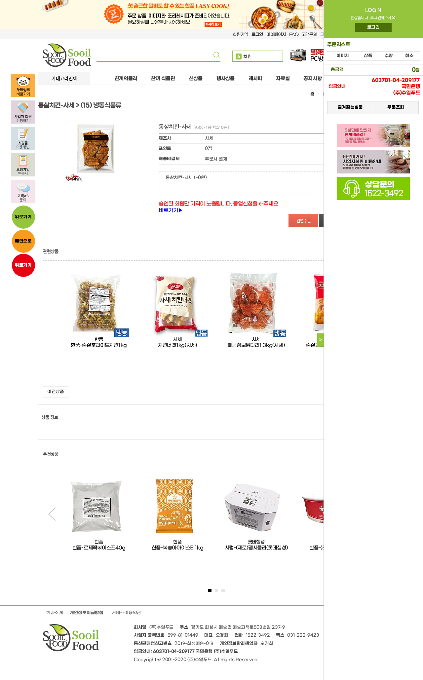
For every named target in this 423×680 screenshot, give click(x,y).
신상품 (196, 79)
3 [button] (223, 590)
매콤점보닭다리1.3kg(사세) (256, 345)
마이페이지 (276, 34)
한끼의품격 (126, 79)
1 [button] (210, 590)
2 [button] (216, 590)
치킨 (244, 56)
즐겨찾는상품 (350, 107)
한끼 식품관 (163, 79)
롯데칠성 (256, 542)
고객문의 (309, 34)
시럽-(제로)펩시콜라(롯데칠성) (256, 548)
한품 (99, 339)
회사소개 (54, 612)
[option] (99, 327)
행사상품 (225, 79)
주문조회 (395, 107)
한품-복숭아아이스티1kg (178, 548)
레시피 (255, 79)
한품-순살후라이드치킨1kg (99, 345)
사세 (177, 339)
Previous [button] (52, 514)
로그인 (373, 27)
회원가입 (240, 34)
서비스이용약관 (126, 612)
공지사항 (312, 79)
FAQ (293, 34)
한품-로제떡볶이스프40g (99, 548)
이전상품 (55, 391)
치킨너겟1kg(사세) (177, 345)
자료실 (282, 79)
